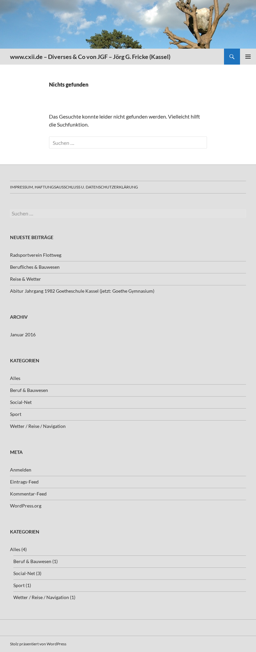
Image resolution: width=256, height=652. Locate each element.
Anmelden (20, 470)
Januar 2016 (23, 334)
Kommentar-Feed (28, 493)
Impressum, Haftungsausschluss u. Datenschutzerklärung (74, 186)
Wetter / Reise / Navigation (38, 426)
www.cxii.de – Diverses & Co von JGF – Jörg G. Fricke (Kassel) (90, 56)
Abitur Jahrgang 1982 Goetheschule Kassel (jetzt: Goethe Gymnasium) (82, 291)
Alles (15, 378)
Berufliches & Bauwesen (35, 267)
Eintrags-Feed (24, 482)
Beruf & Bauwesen (29, 390)
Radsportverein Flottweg (35, 255)
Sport (15, 414)
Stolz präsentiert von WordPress (38, 643)
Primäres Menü (248, 57)
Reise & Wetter (25, 279)
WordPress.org (25, 505)
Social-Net (21, 402)
